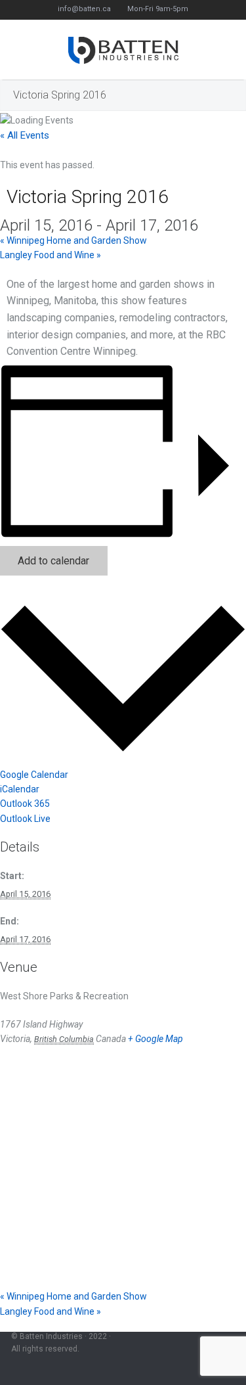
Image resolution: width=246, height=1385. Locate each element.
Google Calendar (34, 774)
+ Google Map (155, 1038)
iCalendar (19, 789)
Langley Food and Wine (50, 255)
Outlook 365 (25, 803)
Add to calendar (53, 561)
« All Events (24, 135)
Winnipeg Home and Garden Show (73, 240)
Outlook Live (25, 818)
